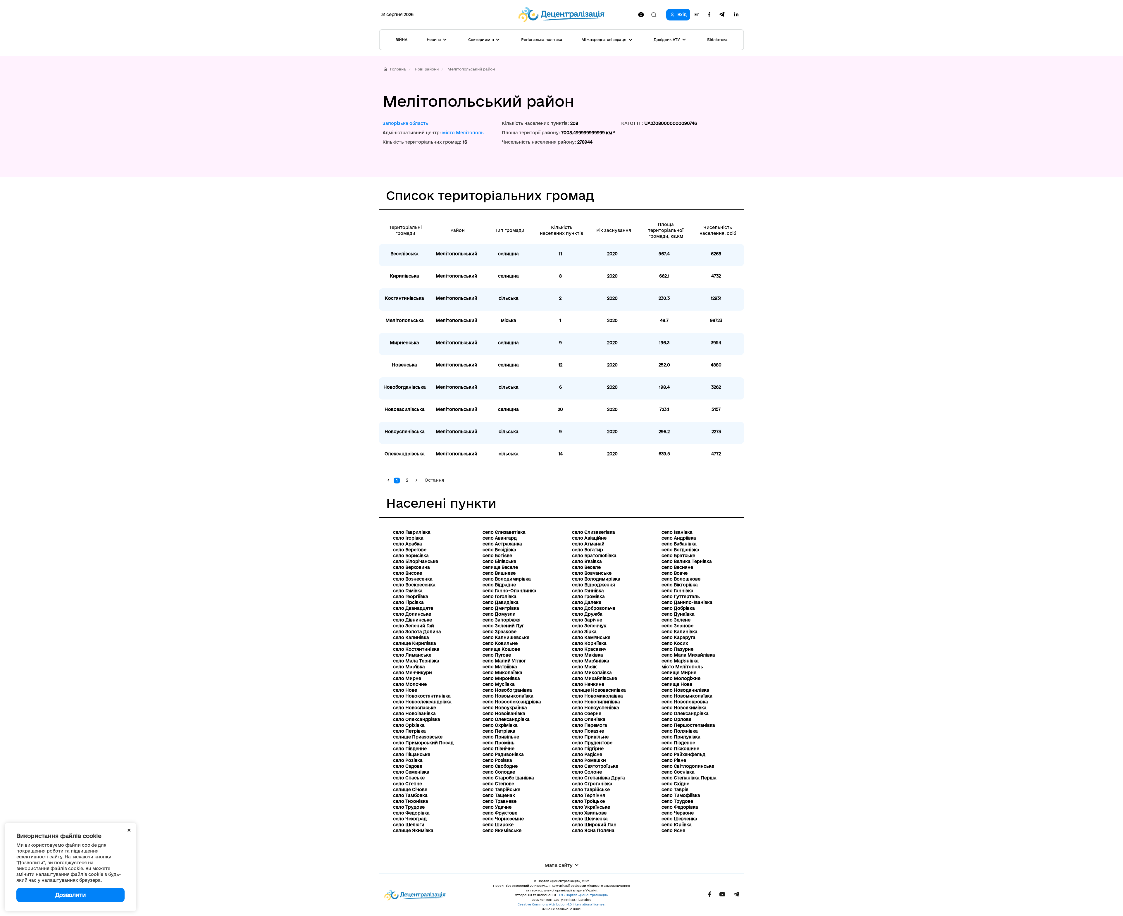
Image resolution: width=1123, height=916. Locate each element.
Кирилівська (404, 275)
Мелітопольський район (471, 69)
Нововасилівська (405, 409)
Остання (434, 480)
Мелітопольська (404, 320)
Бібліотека (717, 39)
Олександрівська (405, 453)
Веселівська (404, 253)
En (697, 14)
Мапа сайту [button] (559, 865)
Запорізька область (405, 123)
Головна (398, 69)
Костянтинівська (404, 298)
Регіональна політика (541, 39)
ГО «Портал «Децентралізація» (583, 895)
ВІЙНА (401, 39)
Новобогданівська (404, 387)
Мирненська (404, 342)
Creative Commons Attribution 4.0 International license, (561, 904)
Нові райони (427, 69)
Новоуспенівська (405, 431)
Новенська (404, 364)
